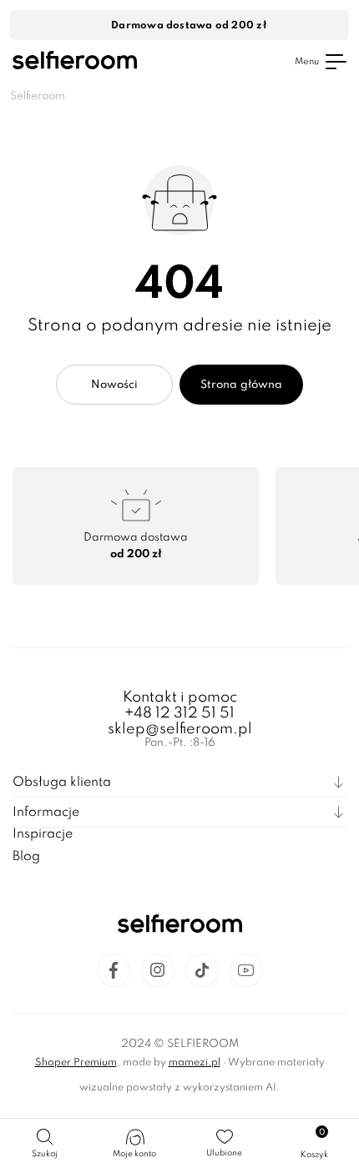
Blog (26, 856)
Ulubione (224, 1153)
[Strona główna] (75, 62)
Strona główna (240, 385)
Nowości (114, 385)
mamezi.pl (194, 1063)
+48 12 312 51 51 (179, 713)
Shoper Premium (76, 1063)
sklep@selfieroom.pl (180, 729)
